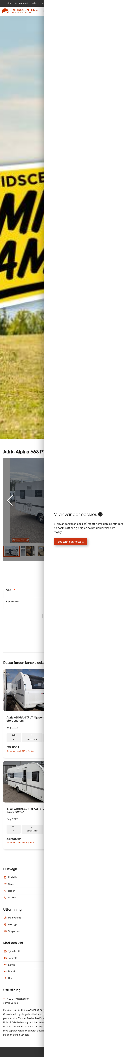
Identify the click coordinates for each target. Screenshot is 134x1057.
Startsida (12, 3)
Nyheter (36, 3)
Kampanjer (24, 3)
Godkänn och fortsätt (71, 541)
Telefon (10, 590)
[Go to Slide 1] (11, 551)
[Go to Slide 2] (28, 551)
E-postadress (13, 601)
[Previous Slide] (9, 500)
